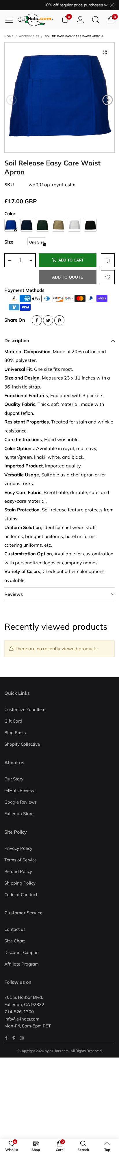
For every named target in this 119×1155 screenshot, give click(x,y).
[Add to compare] (108, 260)
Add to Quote (67, 277)
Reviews (13, 594)
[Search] (95, 20)
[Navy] (26, 225)
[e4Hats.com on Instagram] (21, 1038)
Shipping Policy (20, 883)
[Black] (90, 225)
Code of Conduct (20, 894)
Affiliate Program (21, 964)
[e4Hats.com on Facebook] (6, 1038)
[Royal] (10, 225)
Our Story (13, 779)
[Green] (42, 225)
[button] (11, 100)
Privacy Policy (18, 848)
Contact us (14, 929)
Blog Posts (15, 732)
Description (16, 340)
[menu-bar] (11, 20)
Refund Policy (18, 871)
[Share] (37, 320)
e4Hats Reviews (20, 790)
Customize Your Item (24, 709)
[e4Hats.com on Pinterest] (14, 1038)
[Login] (80, 20)
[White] (74, 225)
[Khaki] (58, 225)
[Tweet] (48, 320)
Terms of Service (20, 860)
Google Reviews (20, 802)
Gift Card (13, 721)
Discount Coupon (21, 952)
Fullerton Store (19, 813)
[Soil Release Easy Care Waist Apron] (59, 97)
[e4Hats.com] (37, 20)
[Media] (104, 52)
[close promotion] (111, 5)
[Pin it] (59, 320)
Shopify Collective (22, 744)
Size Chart (14, 941)
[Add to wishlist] (108, 277)
